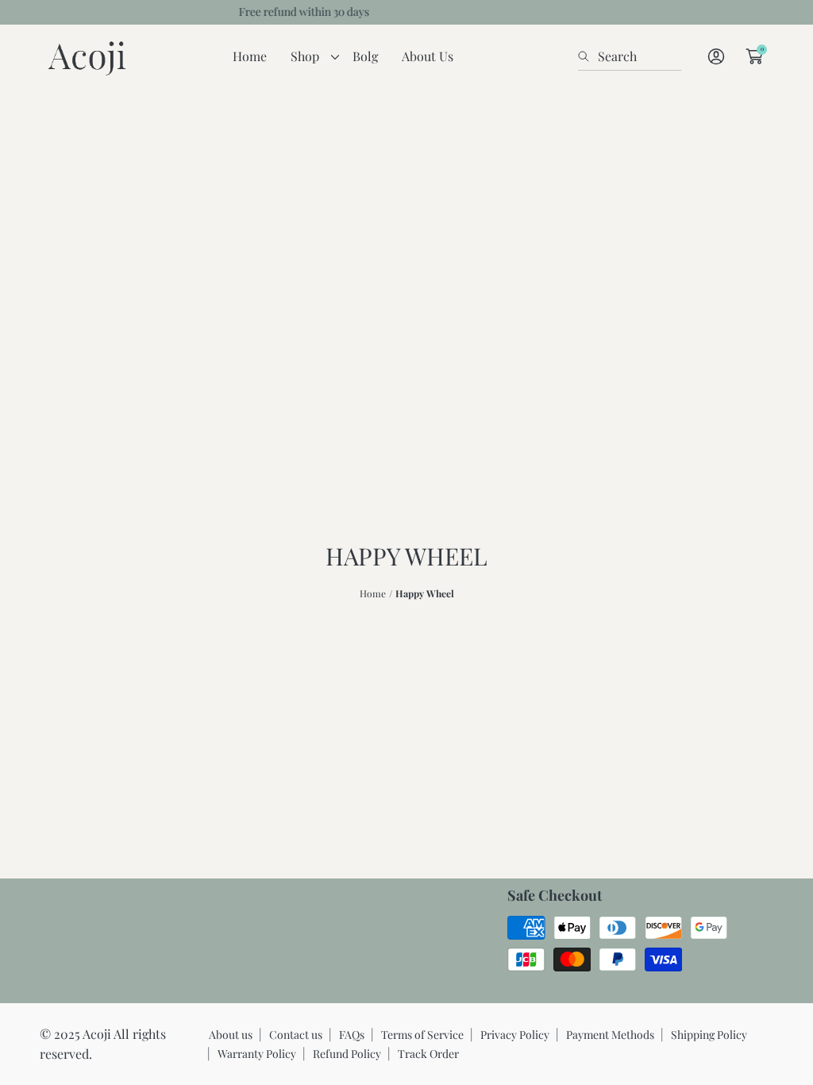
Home (373, 593)
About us (230, 1034)
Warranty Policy (257, 1053)
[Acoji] (87, 56)
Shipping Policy (709, 1034)
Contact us (295, 1034)
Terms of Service (422, 1034)
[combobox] (629, 56)
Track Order (428, 1053)
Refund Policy (347, 1053)
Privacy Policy (514, 1034)
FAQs (351, 1034)
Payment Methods (610, 1034)
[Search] (588, 56)
